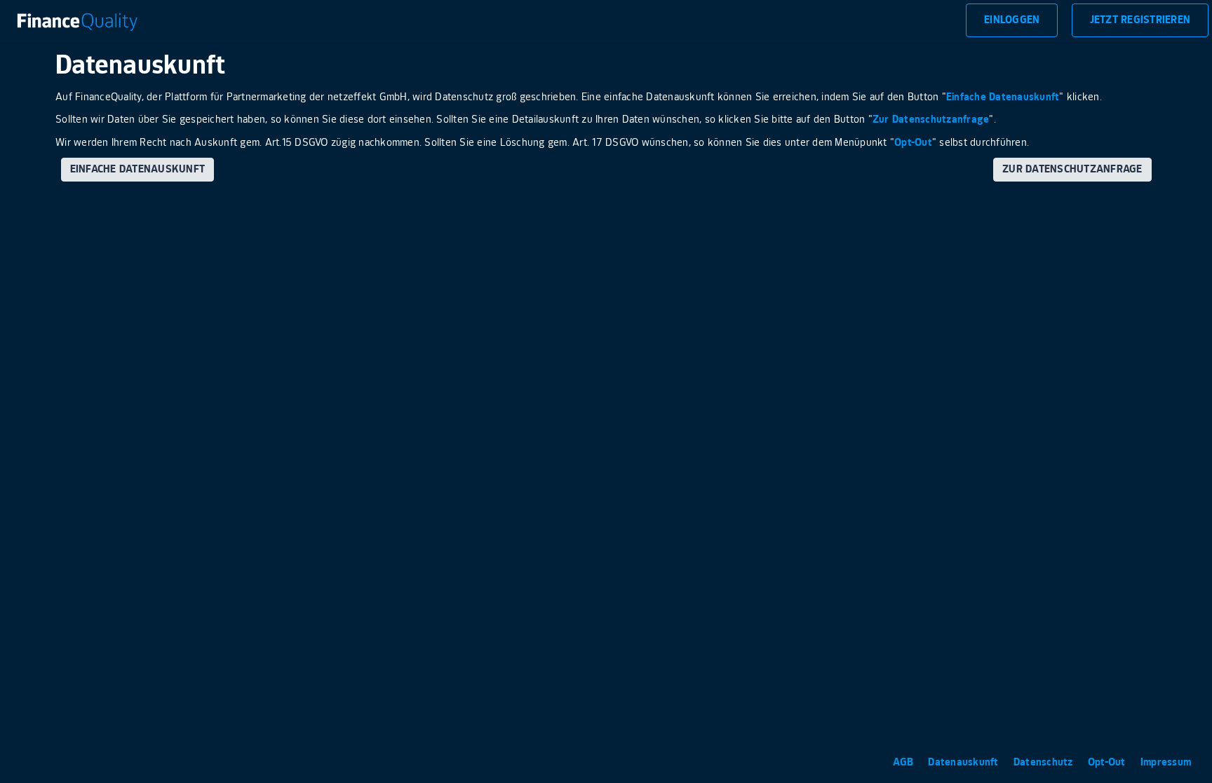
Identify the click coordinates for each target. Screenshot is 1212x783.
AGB (904, 762)
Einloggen (1011, 20)
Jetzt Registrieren (1140, 20)
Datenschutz (1045, 762)
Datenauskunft (965, 762)
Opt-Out (913, 143)
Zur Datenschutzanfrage (931, 119)
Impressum (1165, 762)
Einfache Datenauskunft (1003, 97)
